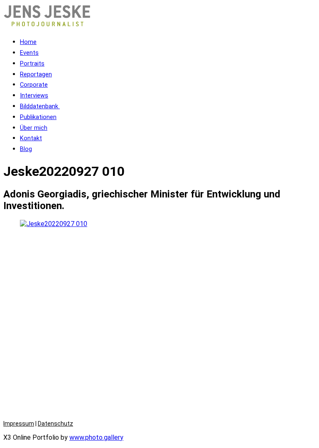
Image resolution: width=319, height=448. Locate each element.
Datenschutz (55, 423)
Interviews (34, 95)
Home (28, 42)
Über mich (33, 127)
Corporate (34, 84)
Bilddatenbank (40, 106)
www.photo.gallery (96, 437)
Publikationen (38, 117)
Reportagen (36, 74)
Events (29, 52)
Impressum (18, 423)
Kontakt (31, 138)
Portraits (32, 63)
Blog (26, 149)
